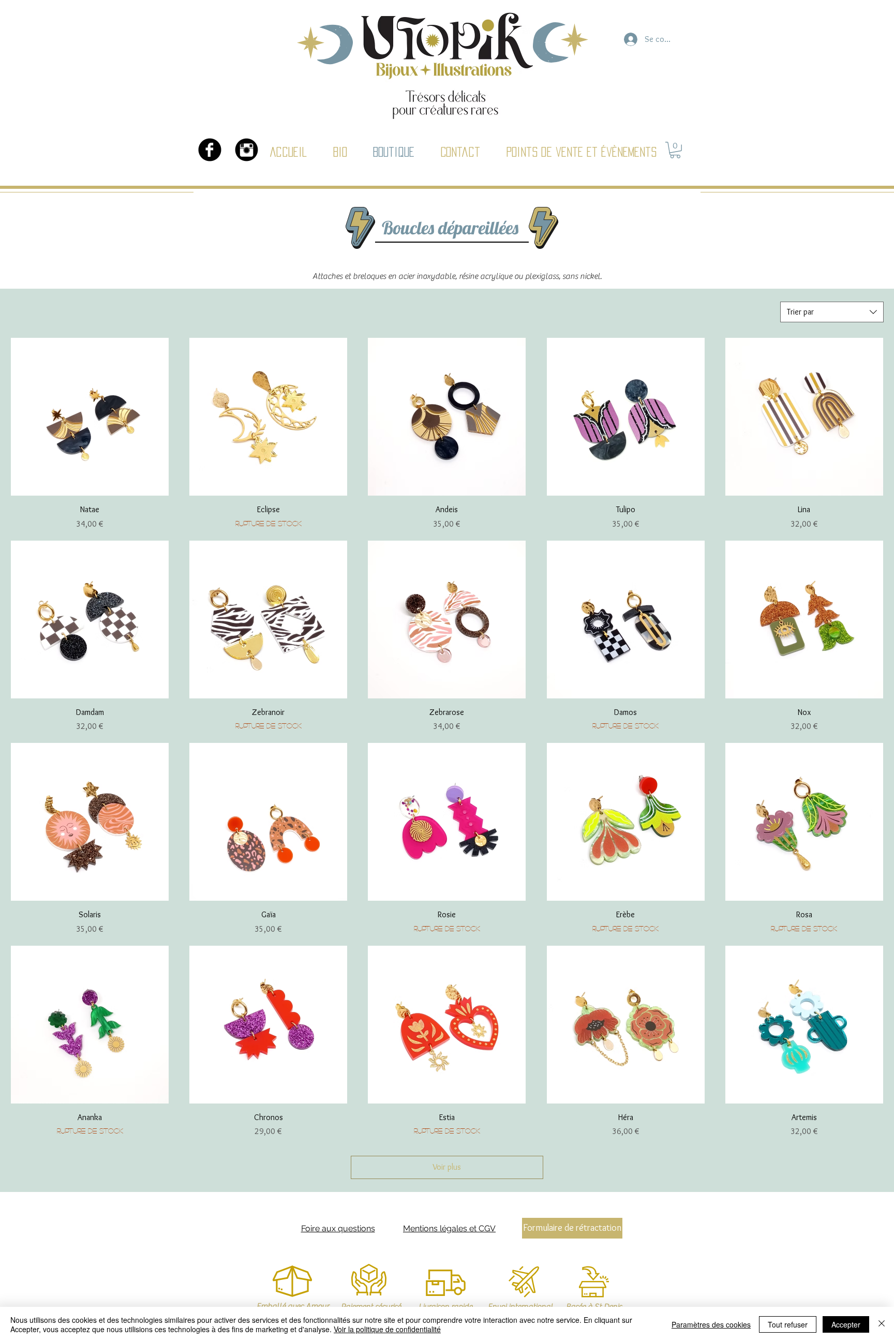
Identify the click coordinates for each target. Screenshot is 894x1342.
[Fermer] (881, 1324)
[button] (675, 150)
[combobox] (832, 312)
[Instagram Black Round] (246, 149)
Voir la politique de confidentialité (387, 1329)
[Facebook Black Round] (209, 149)
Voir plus (447, 1167)
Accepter (845, 1324)
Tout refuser (788, 1324)
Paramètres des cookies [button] (711, 1324)
